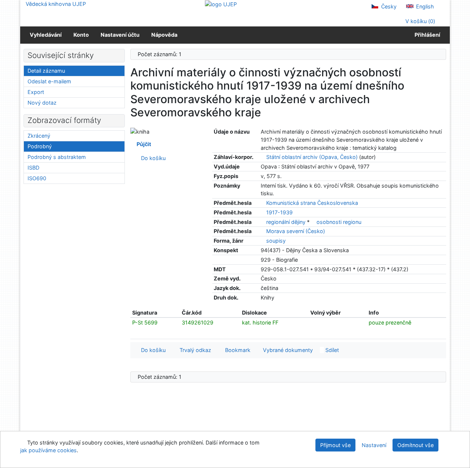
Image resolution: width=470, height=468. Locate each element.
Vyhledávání (46, 35)
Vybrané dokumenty (287, 350)
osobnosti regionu (339, 222)
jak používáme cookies (48, 450)
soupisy (276, 240)
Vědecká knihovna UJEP (56, 4)
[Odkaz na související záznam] (263, 157)
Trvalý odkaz (194, 350)
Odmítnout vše (415, 445)
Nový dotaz (42, 102)
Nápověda (164, 35)
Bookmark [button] (236, 350)
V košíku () (419, 21)
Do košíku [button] (152, 350)
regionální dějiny (286, 222)
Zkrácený (39, 136)
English (424, 6)
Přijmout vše (335, 445)
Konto (81, 35)
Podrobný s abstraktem (57, 157)
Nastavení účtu (120, 35)
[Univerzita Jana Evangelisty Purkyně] (221, 4)
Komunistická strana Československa (312, 203)
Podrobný (40, 146)
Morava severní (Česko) (295, 231)
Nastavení (374, 445)
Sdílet (331, 350)
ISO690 (37, 178)
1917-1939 (279, 212)
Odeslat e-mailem (49, 81)
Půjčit (142, 144)
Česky (388, 6)
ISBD (33, 167)
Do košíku (152, 158)
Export (36, 92)
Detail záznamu (46, 71)
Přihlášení (426, 35)
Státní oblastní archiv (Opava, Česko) (312, 157)
